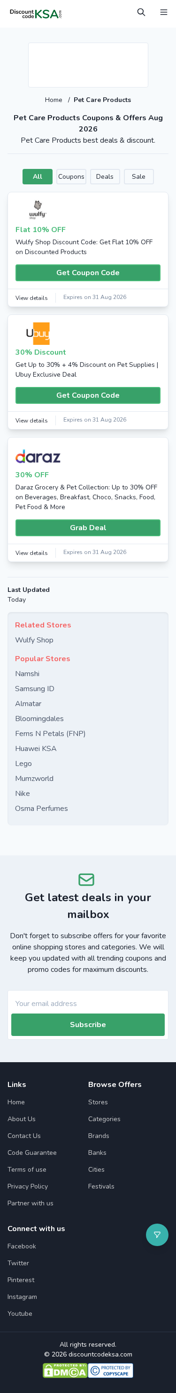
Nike (22, 793)
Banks (97, 1152)
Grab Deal (88, 528)
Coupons (71, 176)
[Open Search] (141, 12)
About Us (22, 1119)
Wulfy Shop (34, 640)
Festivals (101, 1186)
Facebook (22, 1246)
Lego (23, 763)
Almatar (28, 704)
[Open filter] (157, 1235)
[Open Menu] (163, 12)
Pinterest (21, 1280)
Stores (98, 1102)
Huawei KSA (36, 749)
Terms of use (27, 1169)
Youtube (20, 1313)
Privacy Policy (28, 1186)
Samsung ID (34, 689)
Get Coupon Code (88, 273)
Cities (96, 1169)
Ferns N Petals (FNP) (50, 734)
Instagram (22, 1296)
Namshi (27, 674)
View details (31, 298)
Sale (138, 176)
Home (54, 99)
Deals (105, 176)
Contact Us (24, 1135)
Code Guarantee (32, 1152)
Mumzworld (34, 778)
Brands (98, 1135)
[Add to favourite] (140, 50)
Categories (104, 1119)
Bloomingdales (39, 719)
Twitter (18, 1263)
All (37, 176)
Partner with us (31, 1203)
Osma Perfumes (41, 808)
